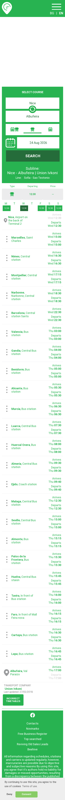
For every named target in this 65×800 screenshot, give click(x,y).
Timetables (7, 4)
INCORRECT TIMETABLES (13, 700)
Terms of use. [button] (29, 786)
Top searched (32, 739)
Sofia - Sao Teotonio (37, 177)
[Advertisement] (32, 51)
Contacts (32, 723)
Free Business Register (32, 733)
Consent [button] (26, 794)
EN (61, 13)
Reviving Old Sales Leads (32, 744)
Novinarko (32, 728)
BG (52, 13)
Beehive (32, 749)
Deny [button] (9, 794)
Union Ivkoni (13, 689)
